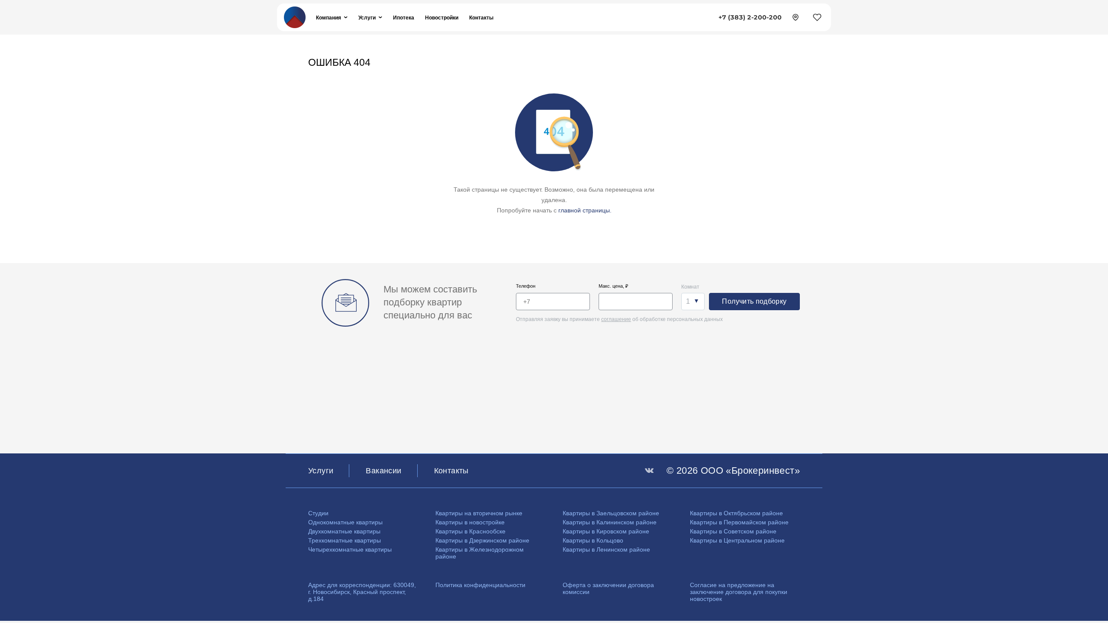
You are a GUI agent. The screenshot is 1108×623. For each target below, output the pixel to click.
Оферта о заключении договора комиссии (608, 588)
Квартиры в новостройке (470, 522)
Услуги (367, 17)
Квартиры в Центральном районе (737, 540)
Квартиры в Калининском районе (610, 522)
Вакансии (383, 471)
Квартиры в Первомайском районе (739, 522)
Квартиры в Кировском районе (606, 531)
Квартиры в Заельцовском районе (611, 513)
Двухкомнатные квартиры (344, 531)
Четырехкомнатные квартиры (350, 549)
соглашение (616, 319)
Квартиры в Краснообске (470, 531)
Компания (328, 17)
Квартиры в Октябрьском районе (736, 513)
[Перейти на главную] (295, 16)
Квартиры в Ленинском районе (606, 549)
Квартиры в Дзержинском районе (482, 540)
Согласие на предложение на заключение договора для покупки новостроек (738, 591)
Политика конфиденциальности (480, 584)
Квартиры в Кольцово (593, 540)
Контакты (481, 17)
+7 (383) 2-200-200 (750, 17)
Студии (318, 513)
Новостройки (441, 17)
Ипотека (403, 17)
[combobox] (693, 301)
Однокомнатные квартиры (345, 522)
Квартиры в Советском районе (733, 531)
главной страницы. (585, 210)
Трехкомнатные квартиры (344, 540)
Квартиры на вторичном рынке (478, 513)
